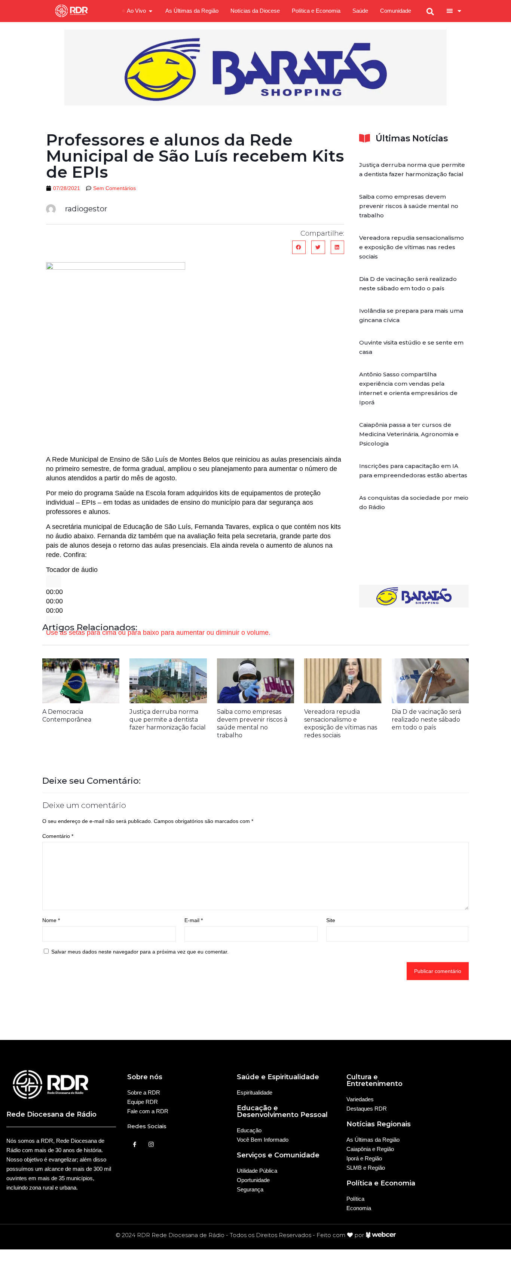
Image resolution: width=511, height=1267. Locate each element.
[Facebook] (134, 1144)
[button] (299, 247)
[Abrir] (459, 10)
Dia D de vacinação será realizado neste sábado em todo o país (426, 719)
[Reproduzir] (53, 581)
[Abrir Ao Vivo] (150, 11)
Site (330, 920)
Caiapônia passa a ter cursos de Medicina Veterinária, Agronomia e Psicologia (409, 434)
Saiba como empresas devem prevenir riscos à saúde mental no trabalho (408, 206)
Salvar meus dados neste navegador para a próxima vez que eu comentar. (140, 952)
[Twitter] (151, 1144)
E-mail (193, 920)
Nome (51, 920)
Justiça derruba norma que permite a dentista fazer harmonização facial (167, 719)
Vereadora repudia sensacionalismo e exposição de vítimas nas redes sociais (411, 247)
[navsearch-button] (430, 10)
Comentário (57, 836)
